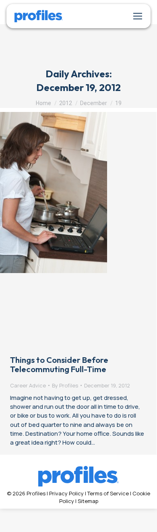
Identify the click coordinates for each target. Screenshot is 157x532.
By (65, 385)
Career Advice (28, 385)
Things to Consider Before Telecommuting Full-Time (59, 364)
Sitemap (88, 501)
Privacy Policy (66, 493)
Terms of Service (108, 493)
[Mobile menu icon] (138, 16)
